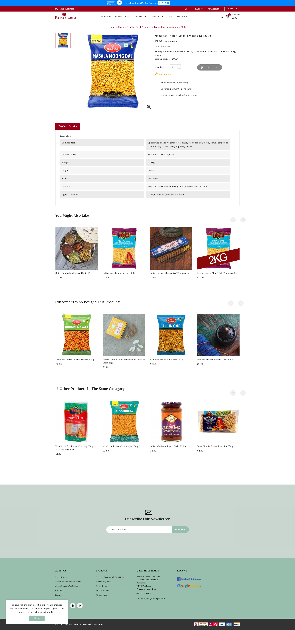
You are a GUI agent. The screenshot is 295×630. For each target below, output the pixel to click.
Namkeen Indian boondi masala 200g (74, 359)
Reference (160, 46)
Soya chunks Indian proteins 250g (215, 446)
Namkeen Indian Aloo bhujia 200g (120, 446)
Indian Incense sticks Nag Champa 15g (170, 273)
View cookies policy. (45, 612)
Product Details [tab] (67, 126)
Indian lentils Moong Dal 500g (119, 273)
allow (37, 618)
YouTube (72, 605)
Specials (181, 16)
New (170, 16)
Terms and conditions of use (68, 581)
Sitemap (59, 595)
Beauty (140, 16)
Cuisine (105, 16)
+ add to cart (73, 247)
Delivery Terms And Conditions (110, 577)
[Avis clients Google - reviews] (189, 586)
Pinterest (80, 605)
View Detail (80, 247)
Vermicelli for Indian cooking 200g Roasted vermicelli (74, 448)
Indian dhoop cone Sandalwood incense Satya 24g (124, 361)
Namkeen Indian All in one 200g (166, 359)
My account (101, 595)
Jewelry (156, 16)
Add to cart (210, 67)
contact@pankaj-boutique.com (150, 598)
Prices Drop (101, 586)
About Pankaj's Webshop (66, 586)
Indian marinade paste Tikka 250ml (168, 446)
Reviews (182, 570)
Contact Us (60, 590)
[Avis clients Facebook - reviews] (189, 578)
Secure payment (103, 581)
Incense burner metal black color (215, 359)
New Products (102, 590)
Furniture (123, 16)
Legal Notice (61, 577)
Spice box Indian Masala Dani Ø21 (72, 273)
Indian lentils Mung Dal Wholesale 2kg (217, 273)
